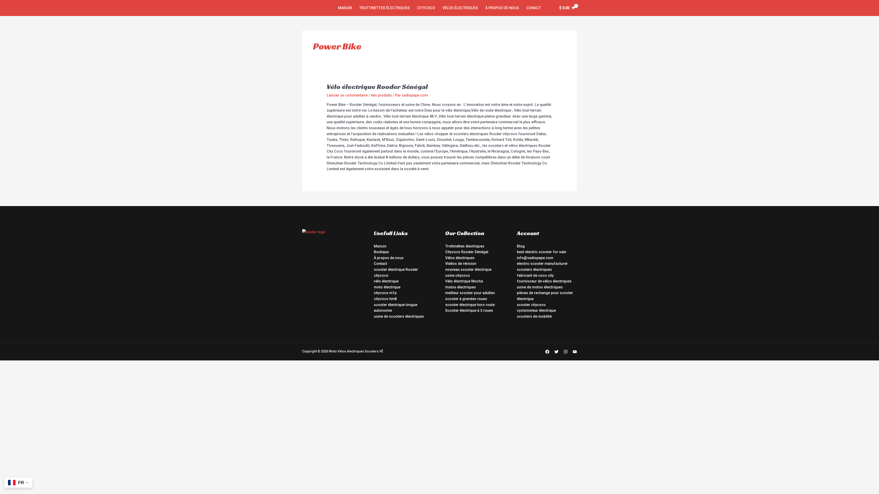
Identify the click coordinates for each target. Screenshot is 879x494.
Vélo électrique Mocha (464, 281)
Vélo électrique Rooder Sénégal (377, 86)
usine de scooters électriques (399, 316)
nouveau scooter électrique (468, 269)
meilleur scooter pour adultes (470, 293)
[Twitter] (556, 352)
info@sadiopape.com (535, 258)
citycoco (381, 275)
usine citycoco (457, 275)
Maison (345, 8)
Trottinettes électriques (384, 8)
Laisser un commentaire (347, 95)
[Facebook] (547, 352)
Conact (533, 8)
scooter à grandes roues (466, 299)
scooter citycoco (531, 305)
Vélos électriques (460, 8)
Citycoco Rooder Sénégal (466, 252)
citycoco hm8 (385, 299)
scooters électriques (534, 269)
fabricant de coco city (535, 275)
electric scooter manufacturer (542, 263)
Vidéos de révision (460, 263)
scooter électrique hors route (470, 305)
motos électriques (460, 287)
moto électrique (387, 287)
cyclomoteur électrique (536, 310)
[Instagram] (566, 352)
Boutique (381, 252)
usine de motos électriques (540, 287)
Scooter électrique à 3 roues (469, 310)
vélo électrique (386, 281)
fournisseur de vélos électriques (544, 281)
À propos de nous (502, 8)
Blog (521, 246)
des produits (381, 95)
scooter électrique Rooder (396, 269)
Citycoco (426, 8)
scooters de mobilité (534, 316)
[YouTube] (575, 352)
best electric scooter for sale (541, 252)
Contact (380, 263)
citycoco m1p (385, 293)
